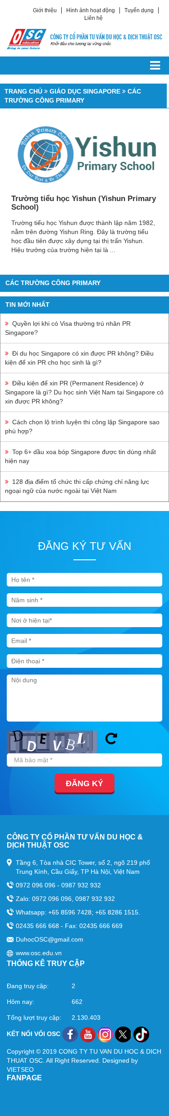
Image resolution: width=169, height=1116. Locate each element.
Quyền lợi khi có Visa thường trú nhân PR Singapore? (68, 328)
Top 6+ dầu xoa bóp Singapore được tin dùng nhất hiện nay (80, 456)
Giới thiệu (45, 10)
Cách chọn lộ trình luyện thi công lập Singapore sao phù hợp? (82, 426)
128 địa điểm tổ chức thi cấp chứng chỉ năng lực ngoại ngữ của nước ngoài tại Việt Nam (77, 486)
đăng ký (84, 783)
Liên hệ (93, 18)
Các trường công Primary (52, 282)
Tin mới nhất (27, 304)
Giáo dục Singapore (85, 91)
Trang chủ (23, 91)
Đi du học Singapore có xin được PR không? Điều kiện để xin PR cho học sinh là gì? (79, 358)
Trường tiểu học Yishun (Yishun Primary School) (83, 202)
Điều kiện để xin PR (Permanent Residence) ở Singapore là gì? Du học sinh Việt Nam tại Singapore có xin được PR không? (84, 392)
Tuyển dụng (139, 10)
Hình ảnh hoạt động (90, 10)
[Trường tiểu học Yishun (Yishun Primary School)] (84, 154)
